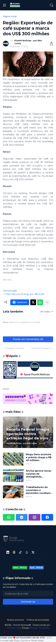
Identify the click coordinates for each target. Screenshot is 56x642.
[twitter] (33, 541)
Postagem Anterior (14, 348)
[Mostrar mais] (47, 302)
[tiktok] (20, 541)
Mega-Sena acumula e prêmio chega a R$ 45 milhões (38, 447)
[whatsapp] (9, 507)
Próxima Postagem (41, 348)
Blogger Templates (39, 617)
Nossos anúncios (15, 609)
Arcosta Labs (13, 617)
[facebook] (47, 507)
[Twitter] (33, 302)
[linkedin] (7, 541)
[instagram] (34, 507)
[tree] (26, 541)
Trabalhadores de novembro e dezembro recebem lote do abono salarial (39, 479)
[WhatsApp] (40, 302)
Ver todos (45, 311)
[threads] (14, 541)
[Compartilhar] (50, 43)
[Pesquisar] (51, 5)
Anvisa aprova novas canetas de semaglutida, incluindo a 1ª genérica (38, 463)
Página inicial (10, 16)
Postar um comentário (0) (28, 339)
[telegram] (22, 507)
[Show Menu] (4, 5)
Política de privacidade (38, 609)
